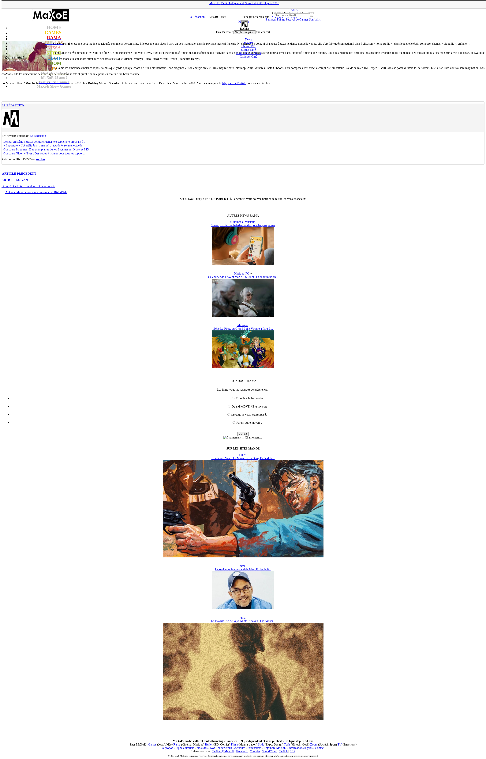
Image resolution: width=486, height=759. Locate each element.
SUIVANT (16, 179)
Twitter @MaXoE (223, 751)
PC (247, 273)
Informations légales (300, 748)
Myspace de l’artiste (234, 83)
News (248, 39)
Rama (176, 744)
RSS (292, 751)
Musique (250, 221)
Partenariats (254, 748)
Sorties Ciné (248, 49)
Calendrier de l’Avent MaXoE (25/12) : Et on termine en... (243, 277)
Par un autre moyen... (249, 422)
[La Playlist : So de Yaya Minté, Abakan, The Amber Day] (243, 719)
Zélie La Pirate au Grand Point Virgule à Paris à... (243, 328)
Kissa (234, 744)
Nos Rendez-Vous (221, 748)
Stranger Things (275, 19)
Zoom (313, 744)
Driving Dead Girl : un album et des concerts (28, 186)
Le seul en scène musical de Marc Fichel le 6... (243, 569)
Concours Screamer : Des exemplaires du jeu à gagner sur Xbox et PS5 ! (46, 149)
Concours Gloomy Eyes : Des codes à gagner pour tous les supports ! (44, 153)
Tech (287, 744)
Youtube (255, 751)
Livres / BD (248, 46)
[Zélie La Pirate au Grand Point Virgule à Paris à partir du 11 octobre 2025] (243, 367)
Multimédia (237, 221)
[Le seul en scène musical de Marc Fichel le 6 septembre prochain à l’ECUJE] (243, 608)
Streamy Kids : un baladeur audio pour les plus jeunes (243, 225)
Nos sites (202, 748)
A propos (167, 748)
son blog (41, 159)
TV (340, 744)
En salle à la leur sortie (249, 398)
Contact (319, 748)
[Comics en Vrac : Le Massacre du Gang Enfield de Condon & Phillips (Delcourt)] (243, 556)
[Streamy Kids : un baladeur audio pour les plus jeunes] (243, 264)
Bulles (209, 744)
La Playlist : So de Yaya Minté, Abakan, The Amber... (243, 621)
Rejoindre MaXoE (275, 748)
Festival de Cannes (297, 19)
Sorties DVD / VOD (248, 53)
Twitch (283, 751)
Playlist (248, 42)
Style (261, 744)
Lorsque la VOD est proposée (249, 414)
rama (242, 565)
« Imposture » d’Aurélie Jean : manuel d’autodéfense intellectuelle (42, 145)
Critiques (248, 56)
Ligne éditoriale (184, 748)
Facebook (242, 751)
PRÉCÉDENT (19, 173)
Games (152, 744)
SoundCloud (269, 751)
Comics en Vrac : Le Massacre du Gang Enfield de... (243, 458)
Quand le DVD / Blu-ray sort (249, 406)
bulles (242, 454)
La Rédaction (13, 105)
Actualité (239, 748)
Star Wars (315, 19)
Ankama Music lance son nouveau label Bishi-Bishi (36, 192)
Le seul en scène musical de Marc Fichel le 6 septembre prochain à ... (44, 141)
